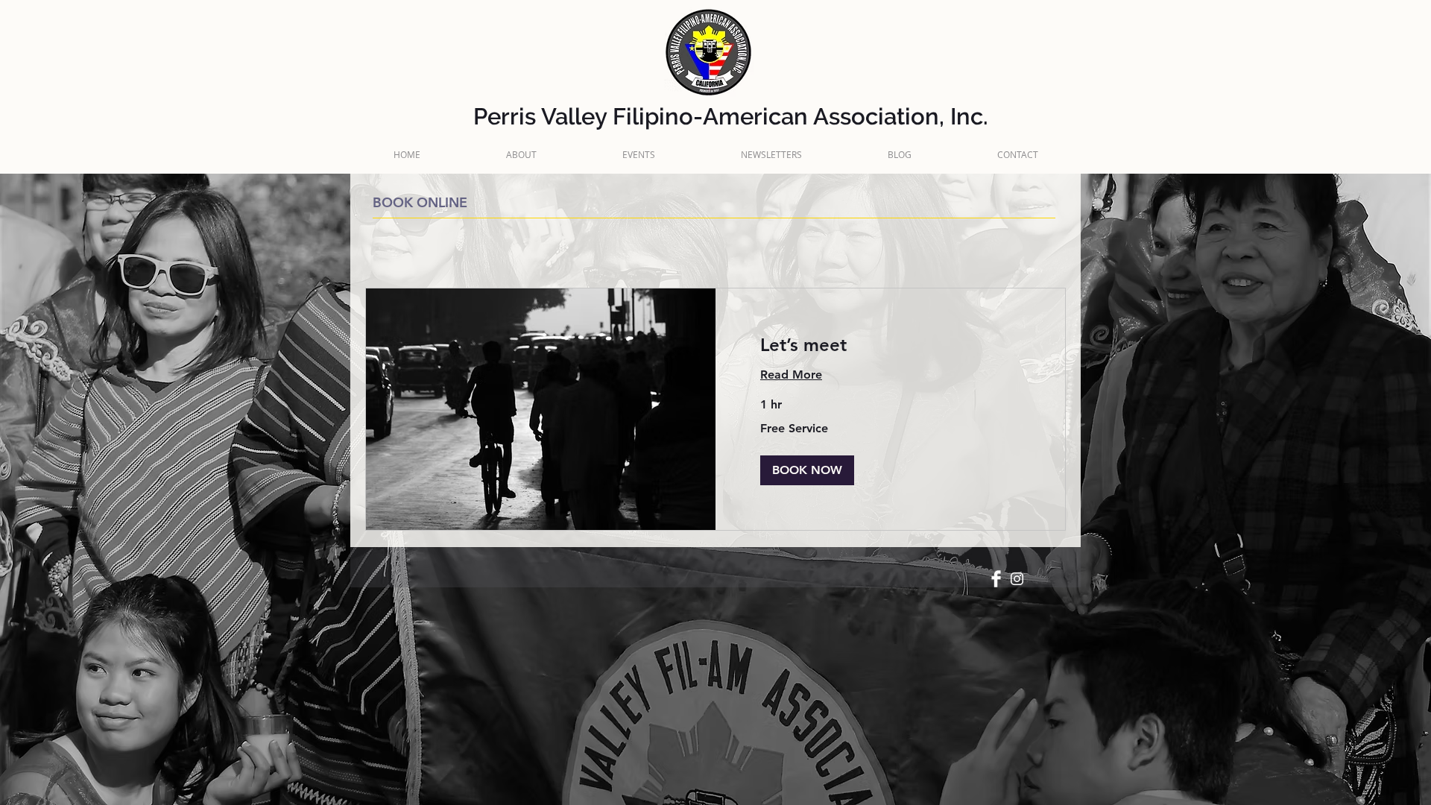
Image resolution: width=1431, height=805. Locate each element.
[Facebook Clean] (996, 578)
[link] (890, 345)
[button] (807, 470)
